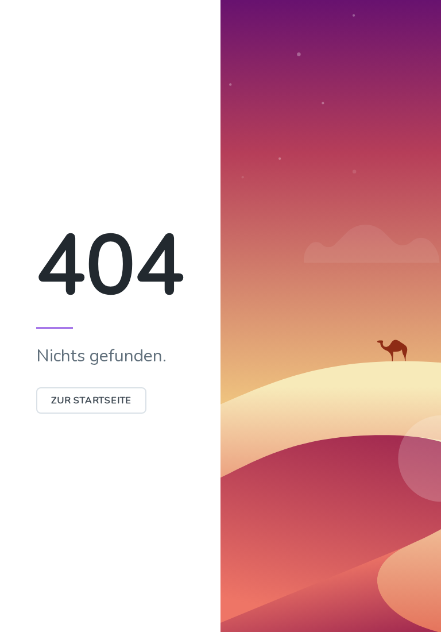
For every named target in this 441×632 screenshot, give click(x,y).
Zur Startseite (91, 400)
